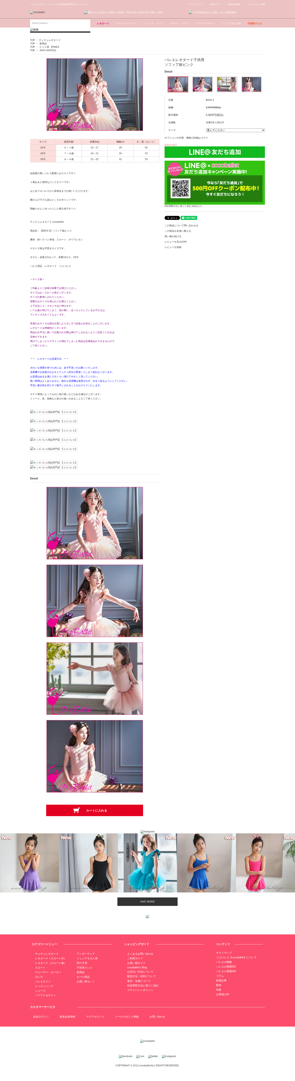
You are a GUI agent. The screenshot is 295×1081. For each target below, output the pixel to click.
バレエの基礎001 (226, 966)
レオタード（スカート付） (50, 958)
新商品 (43, 43)
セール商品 (83, 976)
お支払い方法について (140, 971)
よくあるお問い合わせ (140, 953)
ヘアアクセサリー (45, 995)
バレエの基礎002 (226, 971)
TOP (32, 40)
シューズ (40, 990)
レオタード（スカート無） (50, 963)
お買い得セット (86, 981)
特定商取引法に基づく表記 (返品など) (183, 206)
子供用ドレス (84, 967)
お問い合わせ (157, 1016)
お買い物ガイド (136, 963)
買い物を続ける (173, 236)
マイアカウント (95, 1016)
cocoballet (144, 1065)
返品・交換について (139, 980)
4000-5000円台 (48, 50)
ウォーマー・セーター (48, 972)
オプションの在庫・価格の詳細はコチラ (186, 137)
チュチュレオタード (50, 40)
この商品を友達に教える (178, 231)
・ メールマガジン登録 (253, 4)
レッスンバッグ (44, 986)
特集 (218, 989)
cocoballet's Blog (137, 967)
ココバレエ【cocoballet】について (236, 957)
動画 (218, 985)
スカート (40, 967)
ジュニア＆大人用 (87, 958)
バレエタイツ (43, 981)
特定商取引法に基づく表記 (143, 985)
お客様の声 (222, 994)
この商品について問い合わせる (181, 225)
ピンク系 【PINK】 (50, 47)
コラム (220, 975)
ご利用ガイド (135, 958)
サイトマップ (224, 952)
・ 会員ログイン (213, 4)
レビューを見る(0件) (176, 241)
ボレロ (39, 976)
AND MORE (147, 901)
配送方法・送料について (141, 976)
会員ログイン (41, 1016)
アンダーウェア (86, 953)
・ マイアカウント (193, 4)
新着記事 (221, 980)
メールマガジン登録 (127, 1016)
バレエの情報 (224, 962)
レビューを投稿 (173, 247)
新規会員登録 (67, 1016)
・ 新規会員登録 (232, 4)
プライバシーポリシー (140, 990)
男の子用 (82, 963)
